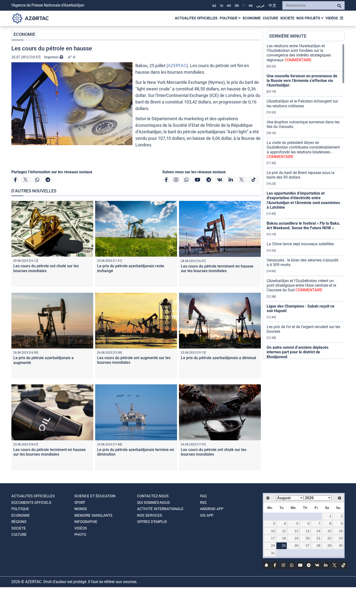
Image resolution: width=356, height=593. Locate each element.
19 (296, 538)
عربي (260, 5)
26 (296, 545)
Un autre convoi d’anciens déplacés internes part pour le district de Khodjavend (297, 352)
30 (341, 545)
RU (221, 5)
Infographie (85, 522)
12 (296, 531)
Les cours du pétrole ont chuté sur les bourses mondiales (46, 268)
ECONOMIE (252, 18)
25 (284, 545)
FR (243, 5)
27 (308, 545)
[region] (306, 201)
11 (284, 531)
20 (308, 538)
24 (273, 545)
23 (341, 538)
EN (229, 5)
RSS (203, 502)
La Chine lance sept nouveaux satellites (300, 244)
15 (329, 531)
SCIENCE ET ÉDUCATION (95, 496)
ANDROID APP (211, 509)
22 (329, 538)
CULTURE (270, 18)
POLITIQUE (229, 18)
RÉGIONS (18, 522)
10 (273, 531)
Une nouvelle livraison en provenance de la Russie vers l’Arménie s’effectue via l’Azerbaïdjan (302, 80)
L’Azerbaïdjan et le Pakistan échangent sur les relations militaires (302, 103)
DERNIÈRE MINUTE (287, 36)
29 (329, 545)
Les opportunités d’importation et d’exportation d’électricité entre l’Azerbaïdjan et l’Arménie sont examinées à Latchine (303, 200)
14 (318, 531)
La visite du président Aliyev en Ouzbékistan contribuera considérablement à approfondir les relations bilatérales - (303, 149)
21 (318, 538)
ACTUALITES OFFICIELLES (196, 18)
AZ (214, 5)
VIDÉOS (331, 18)
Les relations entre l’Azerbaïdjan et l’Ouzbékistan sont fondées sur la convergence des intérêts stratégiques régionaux (299, 53)
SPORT (79, 502)
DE (237, 5)
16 (341, 531)
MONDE (80, 509)
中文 (272, 5)
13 (308, 531)
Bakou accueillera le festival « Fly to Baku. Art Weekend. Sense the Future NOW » (303, 225)
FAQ (203, 496)
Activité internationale (160, 509)
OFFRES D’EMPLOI (152, 522)
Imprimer (52, 57)
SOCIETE (287, 18)
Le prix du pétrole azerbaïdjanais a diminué (218, 358)
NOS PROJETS (308, 18)
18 (284, 538)
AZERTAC (177, 65)
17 (273, 538)
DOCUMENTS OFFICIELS (31, 502)
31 (273, 553)
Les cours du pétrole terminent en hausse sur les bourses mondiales (217, 268)
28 (318, 545)
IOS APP (206, 515)
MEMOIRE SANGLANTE (93, 515)
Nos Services (149, 515)
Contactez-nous (153, 496)
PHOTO (80, 534)
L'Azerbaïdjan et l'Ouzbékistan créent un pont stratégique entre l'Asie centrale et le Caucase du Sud (301, 285)
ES (251, 5)
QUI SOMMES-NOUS (153, 502)
